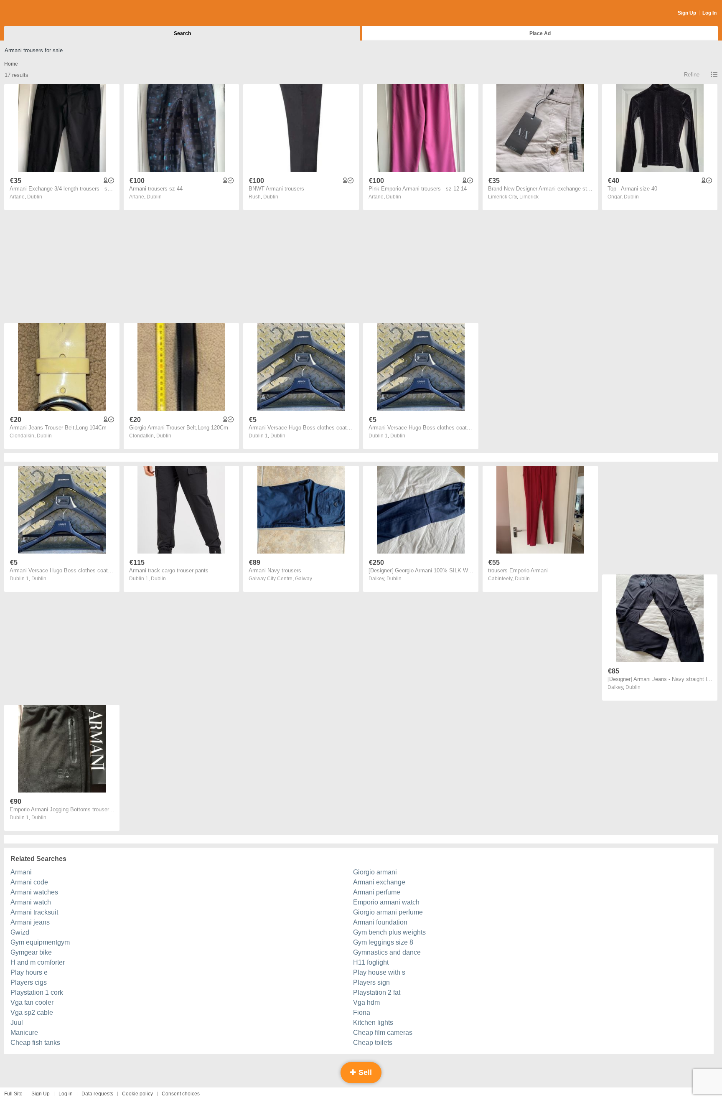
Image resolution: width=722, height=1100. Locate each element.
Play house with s (379, 972)
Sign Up (687, 13)
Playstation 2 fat (376, 992)
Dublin (34, 197)
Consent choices (181, 1094)
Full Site (13, 1094)
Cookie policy (137, 1094)
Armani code (29, 882)
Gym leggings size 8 (383, 942)
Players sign (371, 982)
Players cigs (28, 982)
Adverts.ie (37, 13)
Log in (65, 1094)
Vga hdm (366, 1002)
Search (182, 33)
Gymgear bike (31, 952)
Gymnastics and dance (387, 952)
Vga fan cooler (31, 1002)
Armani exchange (379, 882)
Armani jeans (30, 922)
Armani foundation (380, 922)
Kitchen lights (373, 1022)
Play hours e (29, 972)
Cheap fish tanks (35, 1042)
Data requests (97, 1094)
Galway (303, 579)
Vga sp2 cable (31, 1012)
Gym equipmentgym (40, 942)
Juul (16, 1022)
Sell (364, 1072)
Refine (691, 74)
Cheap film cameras (382, 1032)
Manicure (24, 1032)
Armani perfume (376, 892)
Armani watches (34, 892)
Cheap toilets (372, 1042)
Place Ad (540, 33)
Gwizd (19, 932)
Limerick (529, 197)
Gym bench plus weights (389, 932)
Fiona (361, 1012)
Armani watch (30, 902)
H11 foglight (371, 962)
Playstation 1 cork (36, 992)
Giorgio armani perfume (388, 912)
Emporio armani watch (386, 902)
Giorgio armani (375, 872)
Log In (709, 13)
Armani (21, 872)
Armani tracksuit (34, 912)
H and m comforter (37, 962)
